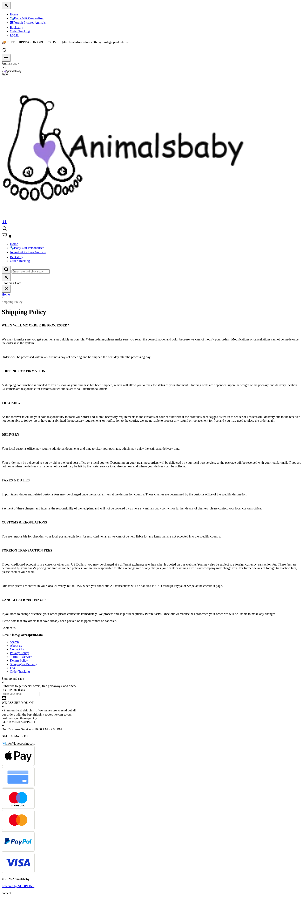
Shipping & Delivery (23, 664)
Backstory (16, 27)
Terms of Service (21, 656)
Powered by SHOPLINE (18, 886)
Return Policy (19, 660)
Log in (14, 35)
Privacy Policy (19, 653)
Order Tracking (20, 31)
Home (14, 14)
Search (14, 642)
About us (16, 645)
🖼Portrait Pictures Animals (28, 22)
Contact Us (17, 649)
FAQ (13, 668)
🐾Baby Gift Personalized (27, 18)
